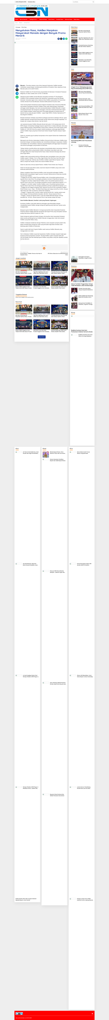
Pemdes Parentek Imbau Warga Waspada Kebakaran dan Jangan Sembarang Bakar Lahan (86, 289)
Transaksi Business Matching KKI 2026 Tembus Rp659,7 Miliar (59, 272)
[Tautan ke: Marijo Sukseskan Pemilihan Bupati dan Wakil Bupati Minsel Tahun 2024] (46, 513)
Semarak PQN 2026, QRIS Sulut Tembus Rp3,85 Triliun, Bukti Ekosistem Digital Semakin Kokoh (59, 287)
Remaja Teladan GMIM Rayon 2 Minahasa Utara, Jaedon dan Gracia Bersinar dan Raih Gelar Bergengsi (30, 787)
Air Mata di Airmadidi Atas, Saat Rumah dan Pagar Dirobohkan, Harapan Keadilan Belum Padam (31, 452)
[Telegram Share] (64, 39)
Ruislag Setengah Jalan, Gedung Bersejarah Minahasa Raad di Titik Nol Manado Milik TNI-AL (86, 99)
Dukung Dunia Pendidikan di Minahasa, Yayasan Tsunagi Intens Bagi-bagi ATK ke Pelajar (85, 303)
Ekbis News (18, 39)
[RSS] (44, 248)
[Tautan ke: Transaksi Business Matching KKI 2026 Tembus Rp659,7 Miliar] (74, 47)
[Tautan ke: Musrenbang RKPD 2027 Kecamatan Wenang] (82, 132)
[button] (93, 2)
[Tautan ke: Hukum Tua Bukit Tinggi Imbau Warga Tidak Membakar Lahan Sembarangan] (82, 275)
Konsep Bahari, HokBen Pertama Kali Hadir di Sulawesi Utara (31, 253)
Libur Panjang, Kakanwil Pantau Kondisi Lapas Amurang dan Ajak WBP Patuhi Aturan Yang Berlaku (58, 683)
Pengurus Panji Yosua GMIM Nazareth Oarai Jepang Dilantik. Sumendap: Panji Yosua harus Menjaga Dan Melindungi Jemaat (85, 899)
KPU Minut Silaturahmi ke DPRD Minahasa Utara (58, 253)
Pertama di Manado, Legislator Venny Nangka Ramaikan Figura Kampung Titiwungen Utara (85, 145)
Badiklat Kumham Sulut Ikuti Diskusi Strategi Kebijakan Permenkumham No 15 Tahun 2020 (86, 335)
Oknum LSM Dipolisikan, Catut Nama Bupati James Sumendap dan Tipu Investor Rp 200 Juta (85, 676)
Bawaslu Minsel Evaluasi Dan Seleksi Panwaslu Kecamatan (57, 795)
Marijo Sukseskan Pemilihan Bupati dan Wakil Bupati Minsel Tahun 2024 (57, 460)
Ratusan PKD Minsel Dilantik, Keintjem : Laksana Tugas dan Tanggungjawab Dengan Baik (57, 571)
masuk (22, 297)
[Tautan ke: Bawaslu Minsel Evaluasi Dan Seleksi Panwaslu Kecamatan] (46, 848)
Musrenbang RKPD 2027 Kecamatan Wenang (81, 141)
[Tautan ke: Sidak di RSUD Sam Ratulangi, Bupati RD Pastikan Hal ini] (74, 298)
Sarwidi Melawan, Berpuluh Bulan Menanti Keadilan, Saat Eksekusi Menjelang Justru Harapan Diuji (30, 564)
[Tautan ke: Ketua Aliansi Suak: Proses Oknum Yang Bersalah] (73, 506)
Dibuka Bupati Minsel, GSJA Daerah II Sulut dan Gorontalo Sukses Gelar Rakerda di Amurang (85, 114)
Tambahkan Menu (31, 2)
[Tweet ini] (61, 39)
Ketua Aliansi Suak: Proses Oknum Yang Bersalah (83, 452)
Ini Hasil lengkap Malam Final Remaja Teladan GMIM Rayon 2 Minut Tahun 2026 (30, 676)
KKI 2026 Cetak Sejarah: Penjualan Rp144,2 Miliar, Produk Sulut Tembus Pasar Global (23, 272)
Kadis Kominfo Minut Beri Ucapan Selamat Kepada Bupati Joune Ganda (26, 899)
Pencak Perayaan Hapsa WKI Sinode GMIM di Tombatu (84, 564)
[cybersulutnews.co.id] (31, 10)
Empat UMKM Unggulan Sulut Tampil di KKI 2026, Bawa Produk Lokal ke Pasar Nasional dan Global (24, 287)
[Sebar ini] (58, 39)
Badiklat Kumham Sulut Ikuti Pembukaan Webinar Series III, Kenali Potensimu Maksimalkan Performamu (82, 331)
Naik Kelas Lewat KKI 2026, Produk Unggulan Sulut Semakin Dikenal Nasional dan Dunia (41, 287)
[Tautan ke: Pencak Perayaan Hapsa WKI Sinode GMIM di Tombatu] (73, 618)
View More (41, 337)
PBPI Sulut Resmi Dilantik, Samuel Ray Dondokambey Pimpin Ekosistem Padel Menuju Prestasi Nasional (85, 92)
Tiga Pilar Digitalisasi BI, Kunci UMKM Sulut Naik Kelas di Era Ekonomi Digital (40, 272)
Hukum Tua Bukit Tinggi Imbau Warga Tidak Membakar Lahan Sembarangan (82, 284)
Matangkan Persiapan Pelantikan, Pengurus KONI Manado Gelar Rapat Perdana (85, 257)
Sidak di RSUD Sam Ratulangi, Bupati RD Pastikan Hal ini (86, 296)
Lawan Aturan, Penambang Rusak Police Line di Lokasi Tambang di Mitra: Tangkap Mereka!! (84, 787)
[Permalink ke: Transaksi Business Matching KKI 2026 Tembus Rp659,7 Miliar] (59, 265)
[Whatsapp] (66, 39)
